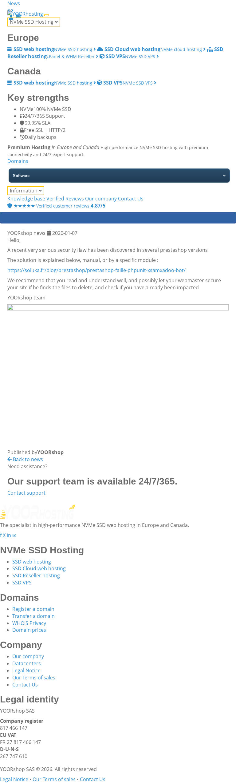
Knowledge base (26, 198)
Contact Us (131, 198)
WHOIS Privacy (29, 623)
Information (24, 190)
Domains (17, 161)
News (13, 3)
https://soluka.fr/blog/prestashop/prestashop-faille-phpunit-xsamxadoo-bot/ (96, 270)
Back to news (27, 459)
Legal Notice (26, 670)
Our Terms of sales (33, 677)
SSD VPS (22, 582)
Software (21, 175)
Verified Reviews (65, 198)
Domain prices (29, 630)
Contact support (26, 492)
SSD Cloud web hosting (39, 568)
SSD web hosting (31, 561)
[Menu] (46, 15)
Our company (101, 198)
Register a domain (33, 609)
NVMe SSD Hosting (32, 21)
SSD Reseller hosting (36, 575)
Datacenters (26, 663)
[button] (9, 10)
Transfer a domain (33, 616)
